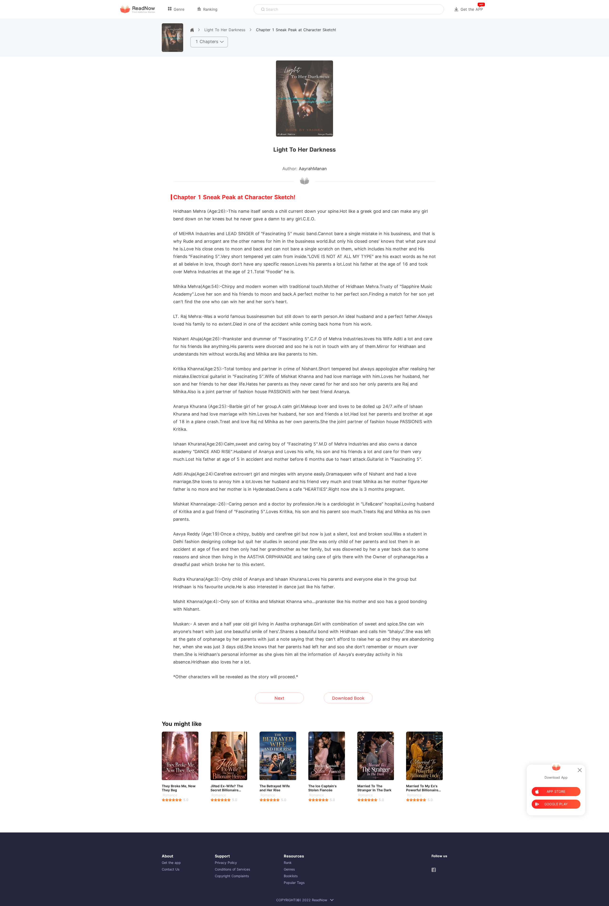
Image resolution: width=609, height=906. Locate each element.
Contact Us (170, 869)
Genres (289, 869)
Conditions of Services (232, 869)
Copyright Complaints (232, 876)
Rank (288, 863)
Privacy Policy (226, 863)
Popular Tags (294, 883)
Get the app (171, 863)
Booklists (291, 876)
